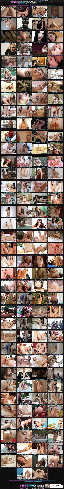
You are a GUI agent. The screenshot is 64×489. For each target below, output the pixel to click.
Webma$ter (42, 488)
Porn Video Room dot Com (41, 0)
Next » (40, 481)
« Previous (27, 481)
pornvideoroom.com (22, 488)
